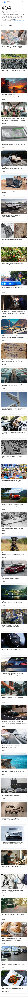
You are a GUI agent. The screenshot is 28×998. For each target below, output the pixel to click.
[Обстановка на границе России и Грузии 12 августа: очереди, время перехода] (14, 330)
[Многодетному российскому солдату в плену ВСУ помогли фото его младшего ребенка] (14, 113)
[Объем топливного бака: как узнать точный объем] (14, 692)
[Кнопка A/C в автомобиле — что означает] (14, 644)
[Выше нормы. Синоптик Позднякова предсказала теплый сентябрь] (14, 475)
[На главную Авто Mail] (8, 2)
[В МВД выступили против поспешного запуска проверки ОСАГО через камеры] (14, 403)
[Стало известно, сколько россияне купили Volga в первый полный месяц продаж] (14, 957)
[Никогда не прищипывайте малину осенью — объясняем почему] (14, 258)
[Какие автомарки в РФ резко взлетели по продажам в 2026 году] (14, 499)
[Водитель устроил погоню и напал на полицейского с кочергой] (14, 282)
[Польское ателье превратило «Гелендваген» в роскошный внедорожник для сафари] (14, 813)
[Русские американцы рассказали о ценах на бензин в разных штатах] (14, 596)
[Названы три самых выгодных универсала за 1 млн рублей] (14, 571)
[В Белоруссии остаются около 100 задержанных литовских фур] (14, 89)
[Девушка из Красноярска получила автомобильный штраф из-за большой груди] (14, 137)
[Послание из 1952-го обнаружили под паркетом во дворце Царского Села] (14, 354)
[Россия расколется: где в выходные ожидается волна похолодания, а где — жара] (14, 547)
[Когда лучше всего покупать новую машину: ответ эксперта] (14, 379)
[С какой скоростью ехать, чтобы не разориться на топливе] (14, 740)
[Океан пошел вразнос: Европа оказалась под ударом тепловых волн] (14, 764)
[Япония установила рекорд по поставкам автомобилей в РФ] (14, 789)
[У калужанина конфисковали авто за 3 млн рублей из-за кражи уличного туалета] (14, 162)
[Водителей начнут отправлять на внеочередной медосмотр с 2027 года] (14, 41)
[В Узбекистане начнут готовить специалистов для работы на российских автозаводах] (14, 620)
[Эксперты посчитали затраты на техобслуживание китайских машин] (14, 861)
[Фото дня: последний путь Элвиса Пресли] (14, 451)
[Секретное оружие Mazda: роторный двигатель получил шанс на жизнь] (14, 837)
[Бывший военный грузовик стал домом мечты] (14, 186)
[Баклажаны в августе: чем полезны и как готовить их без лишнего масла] (14, 981)
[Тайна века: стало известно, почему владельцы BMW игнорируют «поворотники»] (14, 668)
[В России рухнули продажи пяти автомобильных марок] (14, 210)
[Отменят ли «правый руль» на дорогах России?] (14, 427)
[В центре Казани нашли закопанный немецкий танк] (14, 234)
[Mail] (5, 2)
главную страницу (19, 20)
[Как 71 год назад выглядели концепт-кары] (14, 523)
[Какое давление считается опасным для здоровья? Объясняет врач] (14, 885)
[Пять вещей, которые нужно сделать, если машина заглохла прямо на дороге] (14, 909)
